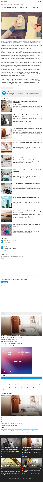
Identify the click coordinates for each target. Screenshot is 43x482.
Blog (13, 430)
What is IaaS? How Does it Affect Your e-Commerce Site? (12, 343)
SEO (1, 456)
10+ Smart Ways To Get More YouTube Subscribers (26, 115)
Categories (14, 478)
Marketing (24, 437)
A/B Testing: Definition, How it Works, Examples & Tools (27, 142)
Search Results (25, 478)
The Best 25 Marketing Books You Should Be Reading (27, 211)
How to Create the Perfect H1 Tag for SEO (9, 339)
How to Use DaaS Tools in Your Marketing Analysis (31, 452)
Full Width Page (19, 478)
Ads (2, 430)
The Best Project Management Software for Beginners (27, 183)
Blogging (5, 4)
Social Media (24, 456)
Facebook (28, 430)
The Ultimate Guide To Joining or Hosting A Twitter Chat (27, 128)
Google (32, 430)
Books (16, 430)
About (10, 478)
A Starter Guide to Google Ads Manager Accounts (26, 197)
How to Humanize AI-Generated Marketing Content (26, 156)
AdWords (5, 430)
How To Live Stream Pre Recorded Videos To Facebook (12, 337)
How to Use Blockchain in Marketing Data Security (31, 454)
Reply (6, 244)
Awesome (9, 430)
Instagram (36, 430)
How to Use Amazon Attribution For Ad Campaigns (10, 451)
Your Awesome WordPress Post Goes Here (9, 341)
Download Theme (31, 478)
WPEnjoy (6, 240)
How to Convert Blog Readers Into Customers (9, 453)
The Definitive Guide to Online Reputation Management (11, 471)
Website (2, 274)
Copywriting (20, 430)
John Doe (8, 91)
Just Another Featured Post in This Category (10, 345)
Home (2, 4)
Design (24, 430)
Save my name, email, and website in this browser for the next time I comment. (14, 279)
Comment (3, 258)
